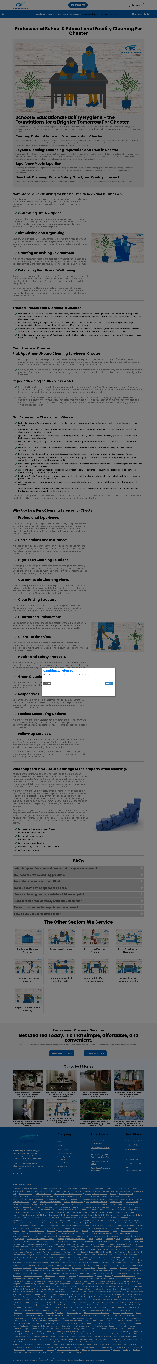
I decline (47, 683)
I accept (109, 683)
